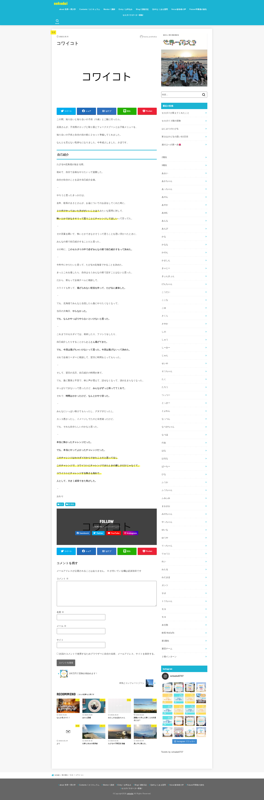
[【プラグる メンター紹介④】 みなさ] (167, 710)
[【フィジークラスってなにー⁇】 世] (190, 732)
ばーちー (166, 466)
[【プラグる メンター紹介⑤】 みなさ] (190, 698)
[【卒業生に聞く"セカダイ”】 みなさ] (190, 721)
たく (164, 379)
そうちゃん (167, 371)
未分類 (165, 625)
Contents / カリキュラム (89, 9)
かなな (165, 244)
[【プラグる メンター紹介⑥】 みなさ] (179, 698)
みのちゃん (167, 514)
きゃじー (166, 268)
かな (164, 236)
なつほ (165, 435)
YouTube (115, 533)
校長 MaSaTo (168, 633)
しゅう (165, 340)
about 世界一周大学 (67, 9)
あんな (165, 221)
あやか (165, 205)
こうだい (166, 292)
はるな (165, 458)
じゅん (165, 355)
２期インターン (169, 657)
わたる (165, 569)
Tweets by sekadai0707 (172, 752)
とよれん (166, 411)
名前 (60, 612)
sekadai (61, 3)
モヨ (164, 609)
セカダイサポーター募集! (133, 15)
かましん (166, 260)
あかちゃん (167, 181)
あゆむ (165, 213)
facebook (84, 533)
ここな (165, 300)
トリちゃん (167, 601)
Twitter (100, 533)
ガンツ (165, 585)
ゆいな (165, 530)
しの (164, 332)
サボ (53, 32)
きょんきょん (168, 276)
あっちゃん (167, 189)
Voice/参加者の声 (178, 9)
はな (164, 451)
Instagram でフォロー (186, 741)
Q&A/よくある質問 (160, 9)
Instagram (132, 533)
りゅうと (166, 554)
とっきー (166, 403)
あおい (165, 173)
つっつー (166, 395)
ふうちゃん (167, 490)
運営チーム (167, 649)
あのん (165, 197)
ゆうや (165, 538)
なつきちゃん (168, 427)
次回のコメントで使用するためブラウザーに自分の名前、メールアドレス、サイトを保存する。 (107, 654)
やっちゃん (167, 522)
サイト (60, 640)
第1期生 (71, 504)
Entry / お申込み (126, 9)
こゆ (164, 308)
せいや (165, 363)
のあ (164, 443)
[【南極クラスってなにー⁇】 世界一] (201, 732)
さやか (165, 324)
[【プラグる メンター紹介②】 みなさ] (201, 710)
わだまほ (166, 577)
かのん (165, 252)
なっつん (166, 419)
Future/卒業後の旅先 (198, 9)
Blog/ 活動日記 (142, 9)
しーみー (166, 347)
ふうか (165, 482)
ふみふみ (166, 498)
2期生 (164, 157)
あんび (165, 229)
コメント (62, 578)
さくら (165, 316)
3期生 (164, 165)
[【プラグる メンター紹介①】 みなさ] (167, 721)
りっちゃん (167, 546)
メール (61, 626)
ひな (164, 474)
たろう (165, 387)
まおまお (166, 506)
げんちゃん (167, 284)
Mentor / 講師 (109, 9)
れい (164, 561)
